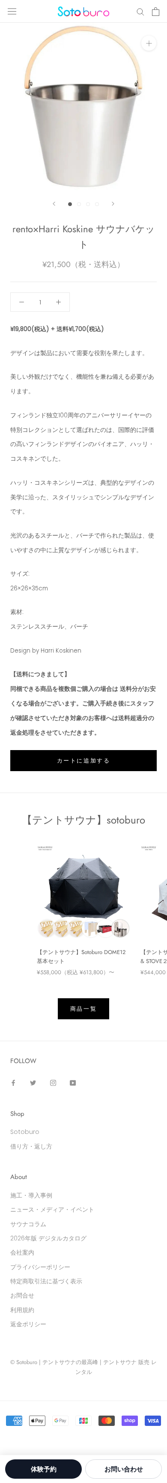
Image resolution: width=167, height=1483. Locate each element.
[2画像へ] (79, 204)
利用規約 (22, 1310)
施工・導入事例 (31, 1195)
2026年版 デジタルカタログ (48, 1238)
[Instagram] (53, 1083)
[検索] (140, 11)
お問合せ (22, 1295)
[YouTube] (73, 1083)
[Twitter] (33, 1083)
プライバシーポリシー (40, 1267)
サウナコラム (28, 1224)
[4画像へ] (97, 204)
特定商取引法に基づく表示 (46, 1281)
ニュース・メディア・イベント (52, 1209)
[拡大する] (148, 43)
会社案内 (22, 1252)
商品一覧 (83, 1009)
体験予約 (44, 1469)
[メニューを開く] (12, 11)
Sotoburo (24, 1131)
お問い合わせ (123, 1469)
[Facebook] (13, 1083)
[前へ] (54, 204)
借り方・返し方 (31, 1146)
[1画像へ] (70, 204)
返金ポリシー (28, 1324)
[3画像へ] (88, 204)
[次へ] (113, 204)
